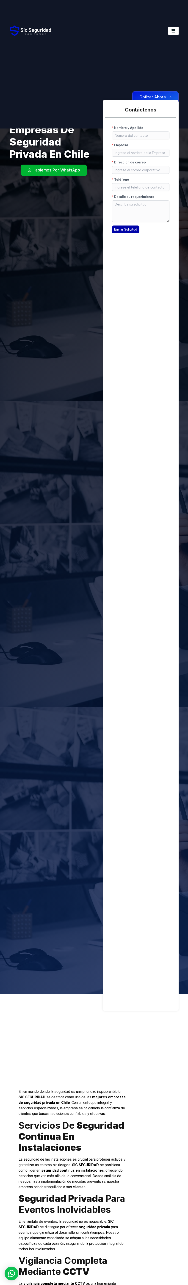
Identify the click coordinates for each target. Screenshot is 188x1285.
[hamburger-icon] (173, 31)
